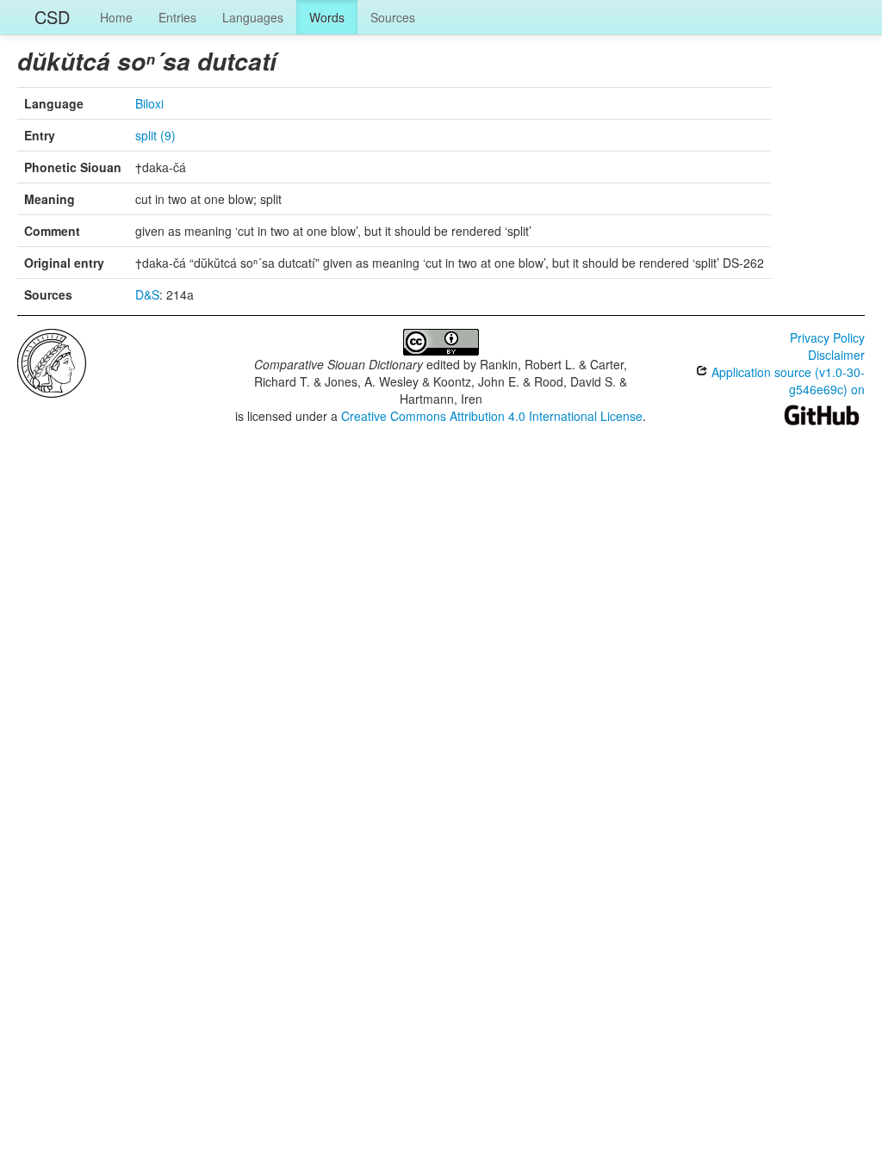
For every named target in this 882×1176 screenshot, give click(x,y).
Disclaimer (836, 354)
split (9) (155, 135)
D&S (147, 294)
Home (116, 17)
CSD (52, 16)
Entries (177, 17)
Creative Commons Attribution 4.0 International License (492, 415)
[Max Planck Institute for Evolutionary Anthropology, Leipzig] (51, 361)
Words (327, 17)
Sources (392, 17)
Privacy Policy (827, 337)
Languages (252, 17)
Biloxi (149, 103)
